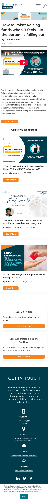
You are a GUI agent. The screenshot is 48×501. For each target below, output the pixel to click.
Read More (11, 180)
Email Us (24, 423)
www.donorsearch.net (24, 470)
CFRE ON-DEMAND (10, 122)
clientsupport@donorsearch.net (24, 455)
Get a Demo (24, 356)
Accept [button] (24, 496)
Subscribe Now (24, 326)
